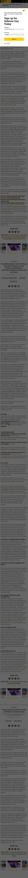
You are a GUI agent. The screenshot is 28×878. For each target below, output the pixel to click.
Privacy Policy (7, 43)
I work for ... (7, 32)
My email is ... (7, 27)
